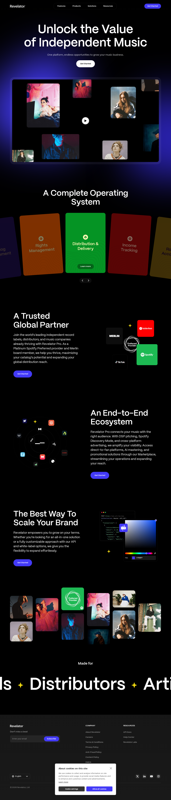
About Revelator (93, 732)
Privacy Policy (92, 747)
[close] (111, 768)
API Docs (127, 732)
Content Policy (92, 757)
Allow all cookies (99, 789)
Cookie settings (71, 789)
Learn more (63, 782)
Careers (89, 737)
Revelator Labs (130, 742)
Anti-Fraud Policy (94, 752)
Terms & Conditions (94, 742)
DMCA (88, 762)
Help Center (128, 737)
